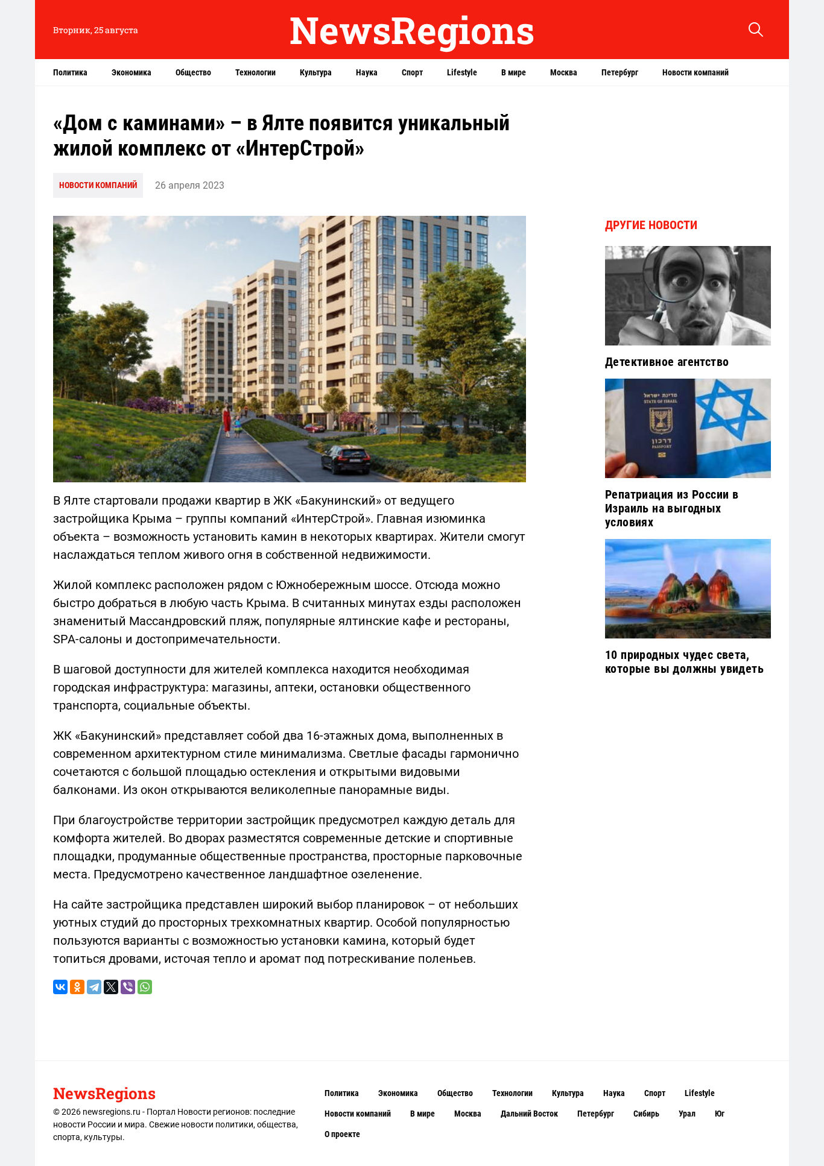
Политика (70, 72)
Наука (367, 72)
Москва (563, 72)
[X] (111, 987)
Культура (316, 72)
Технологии (255, 72)
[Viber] (128, 987)
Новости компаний (695, 72)
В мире (513, 72)
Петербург (619, 72)
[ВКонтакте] (60, 987)
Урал (687, 1113)
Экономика (131, 72)
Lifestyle (462, 72)
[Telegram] (94, 987)
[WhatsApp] (145, 987)
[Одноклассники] (77, 987)
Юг (719, 1113)
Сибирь (646, 1113)
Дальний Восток (529, 1113)
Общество (193, 72)
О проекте (342, 1134)
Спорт (412, 72)
